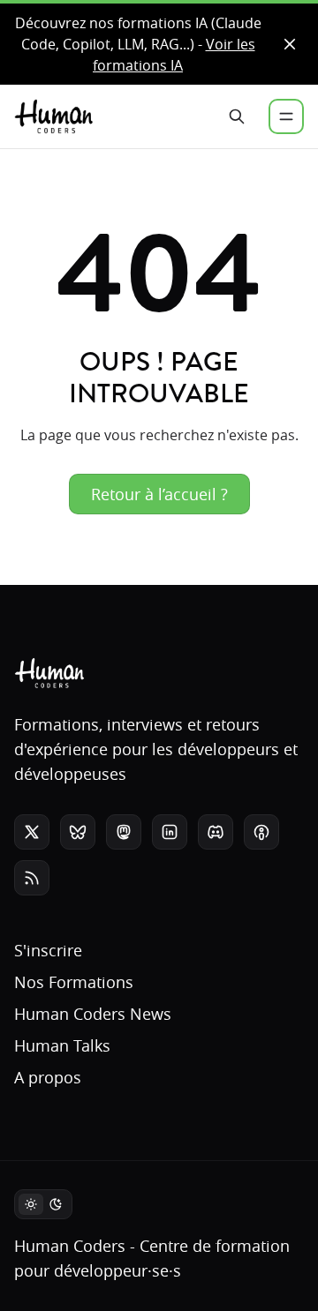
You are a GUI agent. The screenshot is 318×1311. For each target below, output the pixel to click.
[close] (290, 44)
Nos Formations (73, 982)
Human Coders (69, 1245)
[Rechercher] (236, 116)
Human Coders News (92, 1013)
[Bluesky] (77, 832)
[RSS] (31, 877)
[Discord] (215, 832)
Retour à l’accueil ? (159, 494)
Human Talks (62, 1045)
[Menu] (286, 116)
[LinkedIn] (169, 832)
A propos (47, 1077)
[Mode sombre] (43, 1204)
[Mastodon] (123, 832)
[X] (31, 832)
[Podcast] (261, 832)
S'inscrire (48, 950)
